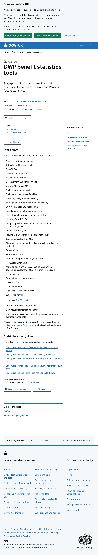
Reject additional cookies (47, 35)
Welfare (7, 411)
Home (6, 52)
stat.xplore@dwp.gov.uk (24, 325)
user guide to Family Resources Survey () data (30, 354)
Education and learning (46, 469)
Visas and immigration (45, 507)
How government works (78, 504)
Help (6, 529)
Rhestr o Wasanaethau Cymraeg (42, 532)
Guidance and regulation (78, 480)
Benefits (8, 469)
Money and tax (42, 493)
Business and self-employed (17, 483)
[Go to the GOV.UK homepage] (13, 45)
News (69, 474)
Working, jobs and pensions (48, 513)
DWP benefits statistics (77, 137)
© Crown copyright (85, 547)
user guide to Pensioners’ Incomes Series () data (30, 373)
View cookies (69, 36)
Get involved (73, 510)
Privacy (14, 529)
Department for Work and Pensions (31, 101)
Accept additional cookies (17, 35)
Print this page (14, 142)
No (48, 440)
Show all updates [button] (35, 382)
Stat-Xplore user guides (16, 132)
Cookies (24, 529)
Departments (73, 469)
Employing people (43, 474)
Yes (34, 440)
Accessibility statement (41, 529)
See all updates (35, 109)
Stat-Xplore (11, 129)
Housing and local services (48, 488)
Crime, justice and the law (16, 502)
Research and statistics (78, 485)
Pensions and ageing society (30, 52)
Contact (60, 529)
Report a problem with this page (76, 440)
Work (14, 52)
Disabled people (12, 507)
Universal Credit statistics (78, 142)
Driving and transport (14, 513)
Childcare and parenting (15, 488)
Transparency (73, 499)
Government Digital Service (17, 536)
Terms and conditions (14, 532)
